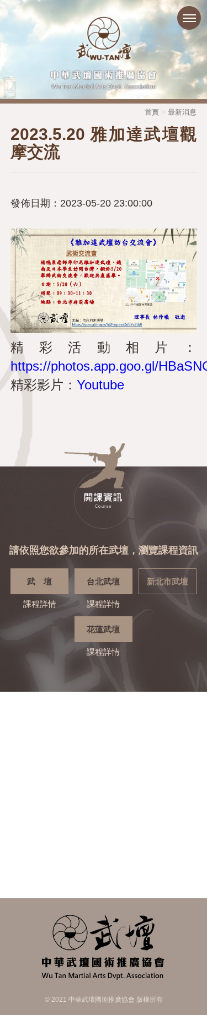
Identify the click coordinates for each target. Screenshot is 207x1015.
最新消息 (182, 112)
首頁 (152, 112)
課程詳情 (39, 593)
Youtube (100, 384)
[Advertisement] (103, 795)
